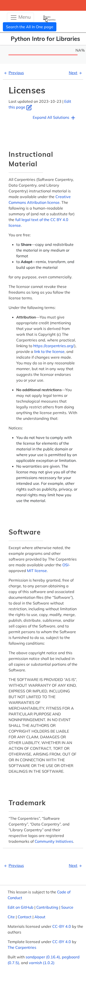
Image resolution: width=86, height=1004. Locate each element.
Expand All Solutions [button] (51, 117)
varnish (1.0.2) (41, 962)
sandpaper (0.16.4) (43, 957)
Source (67, 907)
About (39, 916)
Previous (16, 72)
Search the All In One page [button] (29, 26)
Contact (25, 916)
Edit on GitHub (20, 907)
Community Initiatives (54, 841)
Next (73, 72)
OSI (65, 564)
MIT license (37, 570)
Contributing (47, 907)
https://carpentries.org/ (53, 345)
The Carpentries (22, 947)
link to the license (49, 351)
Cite (11, 916)
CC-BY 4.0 (61, 926)
